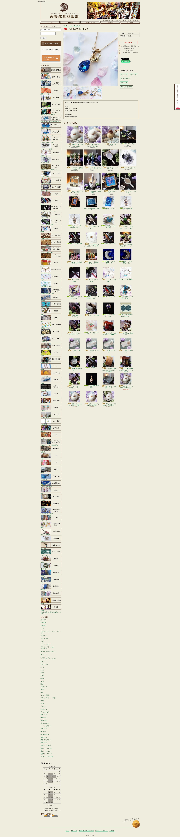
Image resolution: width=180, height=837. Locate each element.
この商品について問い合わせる (130, 46)
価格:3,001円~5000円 (126, 87)
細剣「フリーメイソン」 (129, 144)
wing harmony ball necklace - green (75, 226)
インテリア (44, 706)
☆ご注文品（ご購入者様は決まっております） (51, 612)
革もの (42, 689)
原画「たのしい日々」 (112, 192)
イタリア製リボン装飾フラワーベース (126, 245)
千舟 (42, 458)
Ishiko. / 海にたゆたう (46, 286)
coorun (42, 369)
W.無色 (42, 610)
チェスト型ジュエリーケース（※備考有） (109, 333)
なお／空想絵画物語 (46, 486)
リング (42, 641)
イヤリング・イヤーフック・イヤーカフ (51, 632)
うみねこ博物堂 (45, 307)
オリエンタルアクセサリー (48, 142)
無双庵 (42, 562)
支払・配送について (70, 22)
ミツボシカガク (45, 555)
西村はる (43, 527)
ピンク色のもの (45, 723)
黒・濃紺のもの (45, 734)
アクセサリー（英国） (47, 149)
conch (42, 397)
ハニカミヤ (44, 520)
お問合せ (110, 22)
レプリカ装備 (44, 218)
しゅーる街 (44, 424)
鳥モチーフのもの (46, 745)
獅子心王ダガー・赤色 (76, 244)
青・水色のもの (45, 712)
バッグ (42, 670)
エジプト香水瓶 (45, 245)
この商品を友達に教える (130, 48)
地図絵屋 (43, 452)
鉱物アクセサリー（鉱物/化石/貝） (50, 121)
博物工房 (43, 507)
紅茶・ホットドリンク (47, 94)
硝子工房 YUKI (45, 328)
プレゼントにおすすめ (47, 756)
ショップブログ (90, 22)
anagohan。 (43, 279)
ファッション (44, 664)
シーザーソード (110, 297)
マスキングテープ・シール (48, 211)
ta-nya (42, 438)
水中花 (42, 266)
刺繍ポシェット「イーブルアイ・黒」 (93, 297)
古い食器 (43, 87)
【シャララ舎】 (45, 417)
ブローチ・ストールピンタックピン (47, 647)
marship (42, 541)
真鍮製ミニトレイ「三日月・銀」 (109, 262)
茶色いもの (44, 728)
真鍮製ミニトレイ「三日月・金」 (127, 262)
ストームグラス (45, 238)
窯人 (42, 321)
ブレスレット (44, 638)
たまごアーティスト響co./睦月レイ (50, 445)
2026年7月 (43, 622)
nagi (42, 493)
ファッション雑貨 (46, 183)
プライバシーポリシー (101, 831)
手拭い (42, 661)
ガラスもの (44, 687)
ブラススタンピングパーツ (48, 259)
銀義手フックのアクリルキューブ (77, 192)
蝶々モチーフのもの (46, 748)
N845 (42, 314)
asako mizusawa (45, 273)
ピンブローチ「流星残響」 (93, 386)
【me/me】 (43, 569)
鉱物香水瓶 (44, 156)
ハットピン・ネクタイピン (48, 651)
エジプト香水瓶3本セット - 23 (76, 262)
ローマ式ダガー (93, 368)
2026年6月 (43, 625)
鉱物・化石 (44, 80)
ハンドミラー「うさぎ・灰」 (130, 192)
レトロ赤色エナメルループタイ (76, 316)
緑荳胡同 (43, 589)
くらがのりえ (44, 376)
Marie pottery (44, 548)
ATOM (55, 816)
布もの (42, 681)
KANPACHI (44, 341)
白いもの (43, 731)
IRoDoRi (43, 300)
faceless (42, 603)
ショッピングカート (130, 22)
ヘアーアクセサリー (46, 644)
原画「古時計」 (74, 208)
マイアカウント (50, 27)
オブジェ (43, 673)
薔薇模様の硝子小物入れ (77, 369)
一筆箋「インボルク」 (94, 351)
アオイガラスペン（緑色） (94, 280)
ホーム (50, 22)
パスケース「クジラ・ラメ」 (110, 208)
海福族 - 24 (113, 144)
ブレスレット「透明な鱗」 (125, 279)
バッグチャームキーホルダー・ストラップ (48, 658)
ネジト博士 (44, 500)
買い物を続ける (130, 50)
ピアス (42, 628)
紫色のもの (44, 720)
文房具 (42, 204)
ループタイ (44, 654)
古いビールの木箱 (94, 315)
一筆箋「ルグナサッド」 (128, 351)
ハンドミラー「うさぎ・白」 (93, 227)
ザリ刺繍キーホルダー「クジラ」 (76, 297)
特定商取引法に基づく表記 (130, 53)
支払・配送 (74, 831)
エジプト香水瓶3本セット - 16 (94, 262)
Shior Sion (43, 403)
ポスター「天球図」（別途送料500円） (127, 315)
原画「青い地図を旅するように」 (91, 208)
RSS (47, 816)
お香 (42, 197)
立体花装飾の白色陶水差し (95, 192)
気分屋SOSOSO (45, 348)
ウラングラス (44, 107)
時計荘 (42, 472)
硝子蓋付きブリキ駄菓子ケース (110, 387)
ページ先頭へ (136, 825)
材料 (42, 692)
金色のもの (44, 737)
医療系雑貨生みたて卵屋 (47, 293)
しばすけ (43, 410)
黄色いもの (44, 714)
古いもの (43, 100)
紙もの (42, 678)
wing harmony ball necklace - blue (127, 208)
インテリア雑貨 (45, 176)
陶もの (42, 684)
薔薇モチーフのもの (46, 754)
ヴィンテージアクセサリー (48, 114)
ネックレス (44, 635)
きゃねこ (43, 355)
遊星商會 (43, 576)
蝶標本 (42, 231)
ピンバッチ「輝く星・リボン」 (110, 315)
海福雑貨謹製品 (45, 73)
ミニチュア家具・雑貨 (47, 252)
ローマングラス (45, 162)
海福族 (42, 700)
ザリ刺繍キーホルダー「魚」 (110, 226)
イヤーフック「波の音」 (111, 280)
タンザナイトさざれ (130, 168)
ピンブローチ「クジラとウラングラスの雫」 (91, 245)
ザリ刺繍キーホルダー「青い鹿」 (127, 297)
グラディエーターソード (110, 244)
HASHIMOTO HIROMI (47, 514)
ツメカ (42, 465)
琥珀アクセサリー (46, 128)
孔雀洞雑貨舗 (44, 362)
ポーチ (42, 667)
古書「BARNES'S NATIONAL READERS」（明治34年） (109, 370)
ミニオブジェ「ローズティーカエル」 (93, 333)
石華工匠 (43, 431)
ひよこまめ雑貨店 (46, 534)
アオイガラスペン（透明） (77, 280)
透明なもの (44, 742)
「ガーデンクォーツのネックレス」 (75, 333)
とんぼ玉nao (44, 479)
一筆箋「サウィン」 (76, 351)
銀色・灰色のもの (46, 740)
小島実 (42, 383)
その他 (42, 703)
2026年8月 (43, 620)
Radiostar (43, 582)
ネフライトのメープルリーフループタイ (126, 227)
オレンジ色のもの (46, 726)
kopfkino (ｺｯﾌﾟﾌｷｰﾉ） (46, 390)
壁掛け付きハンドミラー (112, 168)
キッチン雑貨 (44, 190)
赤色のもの (44, 709)
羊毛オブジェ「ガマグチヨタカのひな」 (76, 145)
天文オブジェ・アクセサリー (49, 169)
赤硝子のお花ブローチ (128, 333)
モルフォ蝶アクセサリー (47, 135)
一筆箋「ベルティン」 (111, 351)
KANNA (43, 335)
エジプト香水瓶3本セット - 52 (77, 168)
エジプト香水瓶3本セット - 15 (95, 168)
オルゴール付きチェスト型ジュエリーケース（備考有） (125, 370)
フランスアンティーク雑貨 (48, 698)
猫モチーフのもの (46, 751)
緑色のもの (44, 717)
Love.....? (43, 596)
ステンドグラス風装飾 (47, 224)
